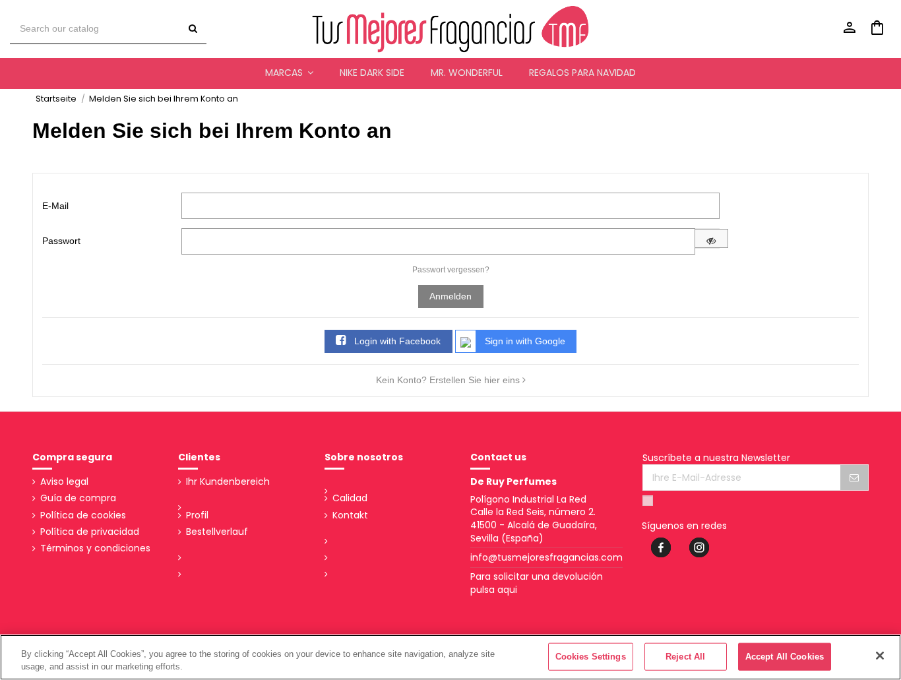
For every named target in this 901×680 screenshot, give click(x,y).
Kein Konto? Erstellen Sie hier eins (449, 380)
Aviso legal (64, 482)
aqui (507, 589)
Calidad (349, 498)
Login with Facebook (396, 341)
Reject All (685, 657)
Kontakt (350, 515)
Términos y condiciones (95, 548)
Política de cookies (83, 515)
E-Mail (55, 206)
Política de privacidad (89, 532)
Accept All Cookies (784, 657)
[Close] (879, 655)
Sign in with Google (525, 341)
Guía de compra (78, 498)
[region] (450, 657)
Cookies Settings (590, 657)
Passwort (61, 240)
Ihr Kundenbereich (228, 482)
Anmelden (450, 296)
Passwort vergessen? (450, 269)
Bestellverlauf (217, 532)
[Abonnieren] (854, 477)
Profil (197, 515)
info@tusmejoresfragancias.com (546, 557)
